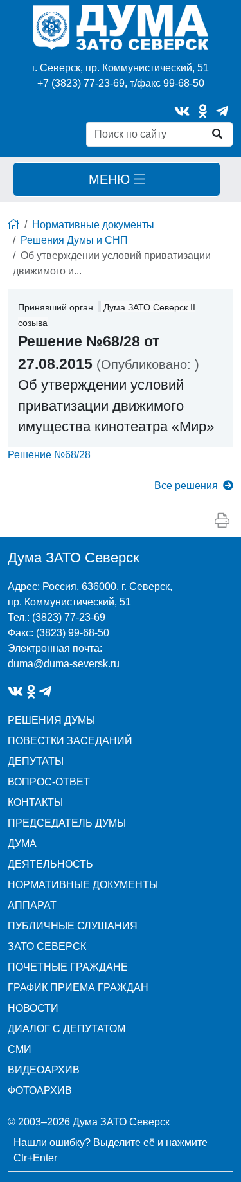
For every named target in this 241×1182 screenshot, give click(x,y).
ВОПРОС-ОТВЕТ (49, 781)
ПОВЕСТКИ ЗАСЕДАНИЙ (70, 740)
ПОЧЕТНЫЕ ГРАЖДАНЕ (68, 967)
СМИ (19, 1049)
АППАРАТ (32, 905)
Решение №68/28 (49, 454)
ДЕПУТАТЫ (36, 761)
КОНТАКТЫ (35, 802)
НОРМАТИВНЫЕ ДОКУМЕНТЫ (83, 884)
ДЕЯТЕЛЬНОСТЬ (50, 864)
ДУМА (22, 843)
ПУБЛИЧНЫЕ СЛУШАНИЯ (73, 925)
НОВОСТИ (33, 1008)
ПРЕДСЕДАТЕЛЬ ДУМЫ (67, 823)
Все (186, 485)
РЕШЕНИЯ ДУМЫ (51, 720)
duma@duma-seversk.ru (64, 663)
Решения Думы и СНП (74, 240)
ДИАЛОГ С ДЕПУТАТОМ (66, 1028)
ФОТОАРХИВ (40, 1090)
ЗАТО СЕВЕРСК (47, 946)
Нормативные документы (93, 224)
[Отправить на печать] (222, 521)
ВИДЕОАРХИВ (44, 1069)
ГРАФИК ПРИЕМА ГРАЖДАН (78, 987)
